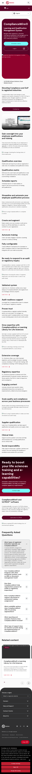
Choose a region (7, 692)
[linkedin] (17, 726)
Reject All (15, 767)
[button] (3, 2)
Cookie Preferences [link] (23, 737)
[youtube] (27, 726)
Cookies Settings (15, 763)
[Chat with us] (25, 742)
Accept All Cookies (16, 770)
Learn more (23, 759)
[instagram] (24, 726)
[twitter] (20, 726)
